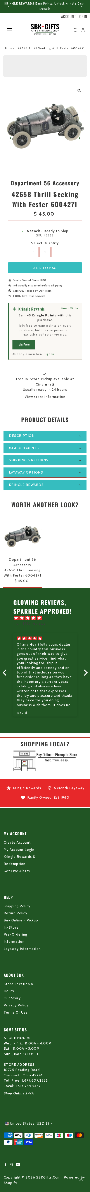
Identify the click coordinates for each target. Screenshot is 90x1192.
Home (9, 48)
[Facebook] (6, 1165)
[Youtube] (18, 1165)
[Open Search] (76, 30)
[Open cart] (83, 30)
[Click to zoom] (79, 90)
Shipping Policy (17, 906)
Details (45, 8)
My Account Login (19, 850)
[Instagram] (11, 1165)
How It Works (69, 308)
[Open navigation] (13, 30)
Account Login (74, 16)
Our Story (12, 998)
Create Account (17, 842)
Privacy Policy (16, 1005)
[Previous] (9, 6)
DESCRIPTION (22, 436)
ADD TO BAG (44, 268)
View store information (45, 396)
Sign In (49, 354)
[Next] (81, 6)
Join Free (24, 344)
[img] (47, 618)
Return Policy (16, 913)
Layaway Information (22, 949)
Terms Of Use (16, 1012)
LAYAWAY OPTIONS (26, 472)
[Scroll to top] (81, 1180)
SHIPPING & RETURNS (28, 460)
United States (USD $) (29, 1123)
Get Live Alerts (17, 871)
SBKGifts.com (48, 1177)
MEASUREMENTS (24, 448)
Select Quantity (45, 243)
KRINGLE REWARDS (26, 485)
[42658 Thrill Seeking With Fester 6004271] (22, 535)
